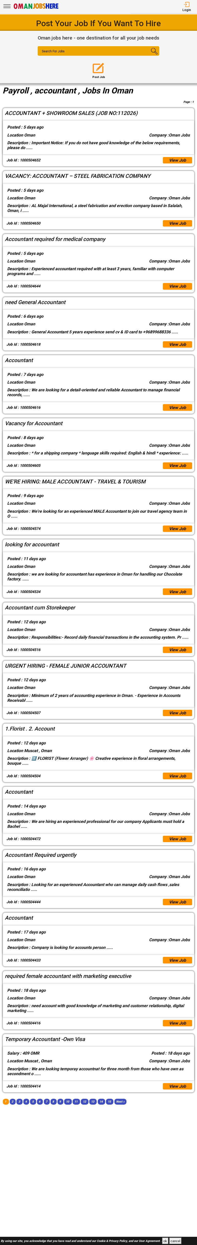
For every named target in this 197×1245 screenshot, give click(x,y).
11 (75, 1101)
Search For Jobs (53, 51)
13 (92, 1101)
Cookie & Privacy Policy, (113, 1241)
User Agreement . (150, 1241)
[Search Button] (149, 55)
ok (165, 1241)
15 (109, 1101)
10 (67, 1101)
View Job (177, 160)
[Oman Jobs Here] (36, 8)
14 (101, 1101)
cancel (175, 1241)
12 (84, 1101)
